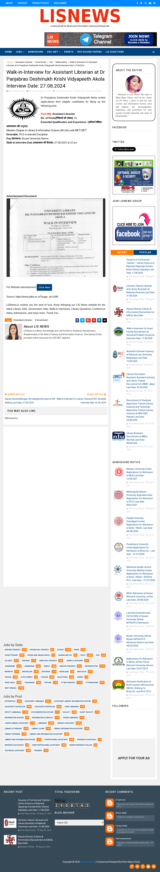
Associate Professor (45, 707)
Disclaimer (60, 3)
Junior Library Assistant (16, 723)
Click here (44, 287)
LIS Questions (115, 52)
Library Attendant (13, 729)
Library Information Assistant (68, 729)
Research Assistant (86, 740)
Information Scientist (42, 718)
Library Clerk (38, 729)
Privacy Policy (40, 3)
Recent (122, 252)
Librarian (42, 723)
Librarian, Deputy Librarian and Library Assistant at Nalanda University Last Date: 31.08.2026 (33, 823)
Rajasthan (62, 677)
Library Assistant (65, 723)
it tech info (120, 800)
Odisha (8, 677)
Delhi (82, 655)
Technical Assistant (14, 751)
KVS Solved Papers (89, 52)
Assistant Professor (15, 707)
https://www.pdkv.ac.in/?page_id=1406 (37, 296)
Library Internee (12, 734)
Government (40, 62)
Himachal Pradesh (48, 661)
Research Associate (14, 745)
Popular (145, 252)
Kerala (47, 666)
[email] (150, 3)
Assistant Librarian (23, 62)
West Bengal (11, 688)
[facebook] (137, 3)
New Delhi (81, 672)
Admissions (35, 52)
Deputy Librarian (13, 712)
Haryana (26, 661)
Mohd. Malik (121, 813)
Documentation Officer (42, 712)
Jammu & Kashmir (74, 661)
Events (69, 52)
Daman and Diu (65, 655)
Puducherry (26, 677)
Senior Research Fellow (80, 745)
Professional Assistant (56, 740)
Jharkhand (10, 666)
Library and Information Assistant (46, 734)
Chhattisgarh (11, 655)
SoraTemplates (22, 862)
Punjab (44, 677)
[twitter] (141, 3)
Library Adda (121, 826)
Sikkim (80, 677)
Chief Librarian (71, 707)
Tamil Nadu (10, 683)
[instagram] (145, 3)
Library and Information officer (20, 740)
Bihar (76, 650)
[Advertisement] (56, 171)
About (9, 3)
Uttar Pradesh (68, 683)
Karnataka (29, 666)
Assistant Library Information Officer (72, 701)
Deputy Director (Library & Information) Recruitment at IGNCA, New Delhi (140, 312)
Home (8, 52)
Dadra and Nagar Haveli (39, 655)
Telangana (30, 683)
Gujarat (8, 661)
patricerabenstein (123, 838)
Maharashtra (61, 62)
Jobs (19, 52)
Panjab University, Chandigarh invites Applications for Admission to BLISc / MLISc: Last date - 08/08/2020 (140, 524)
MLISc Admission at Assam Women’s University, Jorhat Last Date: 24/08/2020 (139, 596)
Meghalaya (27, 672)
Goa (98, 655)
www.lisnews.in (87, 862)
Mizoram (46, 672)
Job (51, 62)
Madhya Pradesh (67, 666)
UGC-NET (52, 52)
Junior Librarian (70, 718)
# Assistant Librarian (22, 320)
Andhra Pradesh (12, 650)
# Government (41, 320)
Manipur (9, 672)
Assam (60, 650)
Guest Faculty (86, 712)
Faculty (66, 712)
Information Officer (14, 718)
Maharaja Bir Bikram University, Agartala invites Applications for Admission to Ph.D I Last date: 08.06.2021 (139, 498)
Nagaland (64, 672)
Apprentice (10, 701)
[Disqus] (55, 466)
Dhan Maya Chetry (53, 862)
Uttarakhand (92, 683)
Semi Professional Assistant (46, 745)
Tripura (47, 683)
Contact (22, 3)
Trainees (38, 751)
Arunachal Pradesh (39, 650)
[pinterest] (154, 3)
